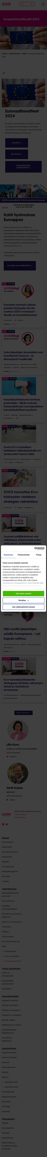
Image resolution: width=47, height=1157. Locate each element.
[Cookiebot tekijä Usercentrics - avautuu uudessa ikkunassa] (34, 548)
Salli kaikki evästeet (23, 594)
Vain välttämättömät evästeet (23, 607)
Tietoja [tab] (38, 555)
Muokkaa (22, 600)
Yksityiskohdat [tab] (23, 555)
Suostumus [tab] (8, 555)
